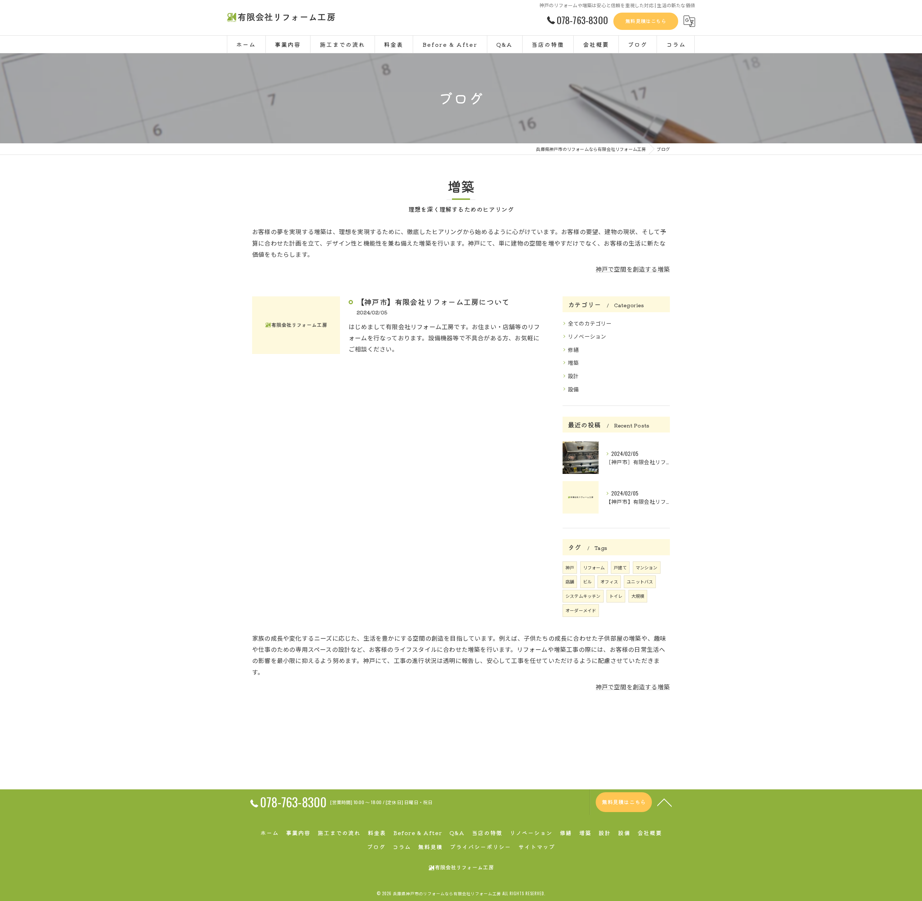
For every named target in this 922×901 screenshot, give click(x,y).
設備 (573, 389)
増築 (573, 362)
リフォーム (594, 567)
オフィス (609, 581)
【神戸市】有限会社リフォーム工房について (433, 301)
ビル (587, 581)
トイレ (616, 596)
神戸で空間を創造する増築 (633, 268)
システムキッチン (583, 596)
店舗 (569, 581)
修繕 (573, 349)
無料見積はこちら (645, 20)
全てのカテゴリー (590, 323)
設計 (573, 376)
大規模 (638, 596)
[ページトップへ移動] (664, 802)
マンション (647, 567)
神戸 (569, 567)
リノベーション (587, 336)
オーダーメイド (580, 610)
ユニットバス (640, 581)
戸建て (620, 567)
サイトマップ (536, 847)
